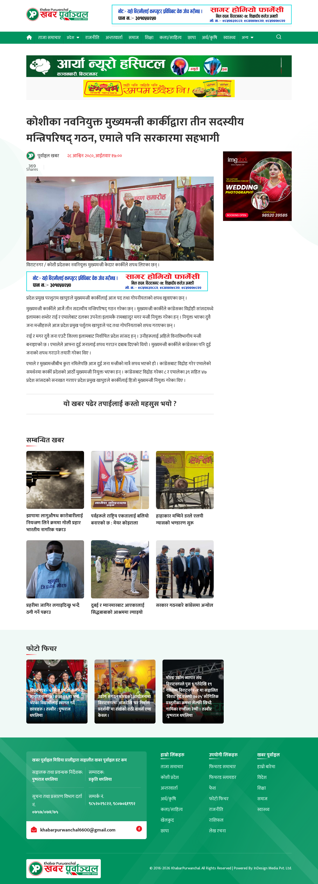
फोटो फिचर (219, 799)
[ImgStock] (257, 187)
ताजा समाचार (49, 38)
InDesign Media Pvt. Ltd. (273, 868)
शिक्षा (149, 38)
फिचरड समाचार (222, 767)
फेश (212, 788)
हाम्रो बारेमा (266, 767)
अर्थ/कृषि (209, 38)
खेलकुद (167, 820)
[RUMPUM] (159, 90)
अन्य (245, 37)
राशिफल (216, 820)
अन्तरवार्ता (113, 38)
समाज (134, 38)
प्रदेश (70, 37)
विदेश (262, 777)
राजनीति (92, 38)
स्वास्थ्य (229, 38)
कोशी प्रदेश (170, 777)
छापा (192, 38)
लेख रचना (217, 831)
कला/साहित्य (170, 38)
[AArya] (159, 67)
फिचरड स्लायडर (222, 777)
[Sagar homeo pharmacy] (202, 23)
